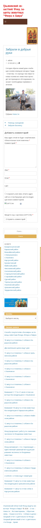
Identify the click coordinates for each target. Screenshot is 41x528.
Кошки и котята (15, 514)
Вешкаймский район (12, 252)
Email (7, 178)
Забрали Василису (15, 125)
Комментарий (11, 143)
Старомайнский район (13, 276)
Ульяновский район (12, 285)
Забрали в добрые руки (18, 51)
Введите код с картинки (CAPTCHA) (18, 215)
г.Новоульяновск (11, 255)
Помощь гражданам (16, 123)
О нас (32, 508)
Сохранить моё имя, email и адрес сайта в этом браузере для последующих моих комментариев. (19, 197)
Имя (7, 170)
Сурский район (10, 279)
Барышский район (11, 249)
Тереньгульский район (13, 282)
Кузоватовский (10, 263)
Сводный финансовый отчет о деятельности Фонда (19, 520)
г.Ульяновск (9, 258)
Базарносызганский (12, 247)
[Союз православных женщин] (15, 306)
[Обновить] (21, 203)
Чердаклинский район (12, 290)
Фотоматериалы (18, 511)
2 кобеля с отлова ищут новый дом (18, 476)
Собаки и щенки (30, 514)
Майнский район (10, 266)
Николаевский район (12, 268)
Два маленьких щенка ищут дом (16, 348)
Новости (16, 114)
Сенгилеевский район (12, 271)
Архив (15, 522)
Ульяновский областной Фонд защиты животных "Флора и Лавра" (14, 11)
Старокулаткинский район (14, 274)
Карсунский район (11, 260)
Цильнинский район (12, 287)
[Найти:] (20, 231)
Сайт (6, 186)
